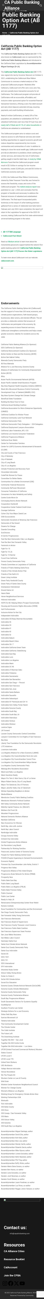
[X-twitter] (16, 1283)
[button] (41, 5)
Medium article (13, 242)
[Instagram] (5, 1283)
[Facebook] (10, 1283)
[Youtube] (22, 1283)
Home (4, 33)
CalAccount (8, 236)
